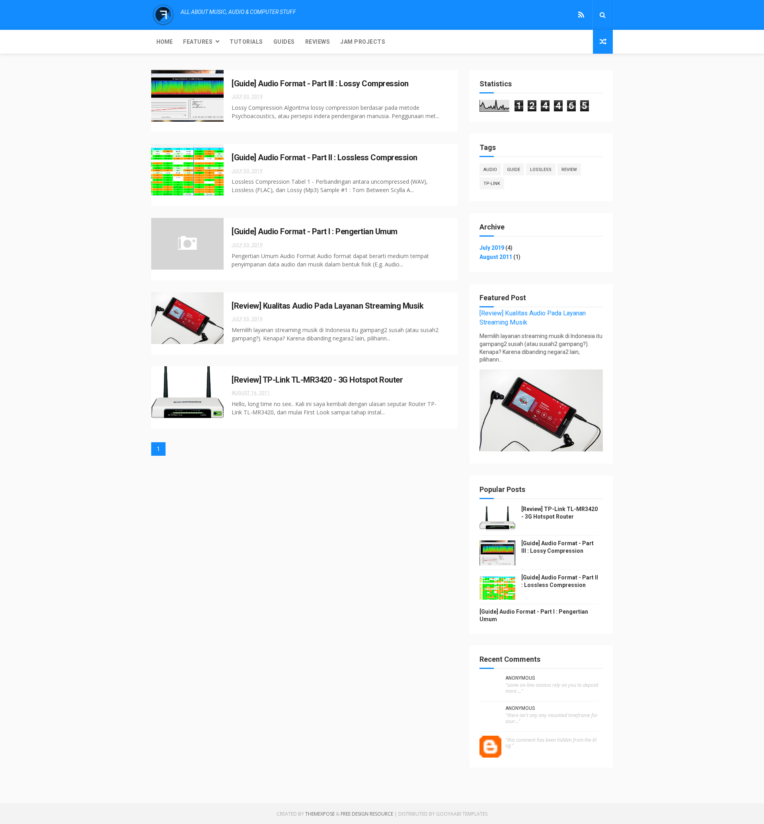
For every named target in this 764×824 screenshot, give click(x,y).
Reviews (317, 42)
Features (197, 42)
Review (569, 169)
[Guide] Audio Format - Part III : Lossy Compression (320, 83)
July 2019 (491, 248)
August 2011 (495, 257)
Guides (284, 42)
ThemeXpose (320, 813)
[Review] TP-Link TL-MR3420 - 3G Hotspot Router (317, 380)
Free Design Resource (367, 813)
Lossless (541, 169)
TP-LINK (491, 183)
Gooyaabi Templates (461, 813)
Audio (490, 169)
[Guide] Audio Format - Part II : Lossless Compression (324, 157)
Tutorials (246, 42)
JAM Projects (362, 42)
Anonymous (520, 678)
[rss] (581, 15)
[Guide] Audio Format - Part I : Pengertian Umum (315, 231)
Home (164, 42)
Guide (513, 169)
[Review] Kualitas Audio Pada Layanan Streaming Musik (327, 306)
